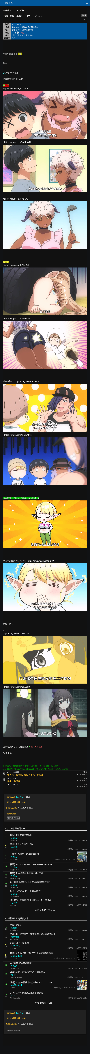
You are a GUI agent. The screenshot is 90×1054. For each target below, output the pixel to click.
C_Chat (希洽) (18, 10)
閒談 (18, 797)
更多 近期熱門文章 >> (45, 910)
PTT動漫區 (7, 10)
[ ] (14, 838)
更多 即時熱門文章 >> (45, 1003)
